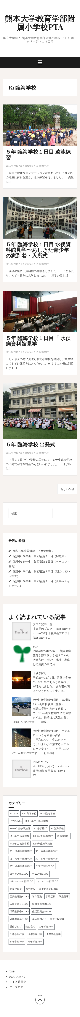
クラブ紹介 (16, 987)
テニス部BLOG (40, 873)
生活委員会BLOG (41, 911)
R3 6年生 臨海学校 (43, 836)
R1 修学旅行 (40, 828)
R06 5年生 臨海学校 (36, 821)
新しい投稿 (67, 489)
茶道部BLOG (57, 919)
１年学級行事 (46, 926)
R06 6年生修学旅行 (20, 828)
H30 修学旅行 (29, 813)
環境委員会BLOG (19, 911)
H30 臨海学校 (47, 813)
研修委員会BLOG (19, 919)
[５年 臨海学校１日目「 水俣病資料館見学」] (42, 316)
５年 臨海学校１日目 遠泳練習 (38, 154)
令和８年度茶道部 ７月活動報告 (34, 551)
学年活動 (37, 896)
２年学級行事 (17, 934)
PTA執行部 (16, 821)
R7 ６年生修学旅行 (21, 866)
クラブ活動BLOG (45, 866)
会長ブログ (16, 888)
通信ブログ (16, 926)
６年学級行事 (35, 941)
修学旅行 (30, 888)
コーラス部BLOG (19, 873)
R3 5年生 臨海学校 (19, 836)
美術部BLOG (39, 919)
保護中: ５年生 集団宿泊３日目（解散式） (40, 556)
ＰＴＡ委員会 (17, 982)
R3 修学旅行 (63, 836)
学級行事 (64, 896)
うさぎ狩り (40, 673)
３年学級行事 (35, 934)
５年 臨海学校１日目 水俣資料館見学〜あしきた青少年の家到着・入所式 (38, 250)
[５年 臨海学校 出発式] (42, 415)
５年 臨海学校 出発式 (30, 444)
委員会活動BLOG (19, 896)
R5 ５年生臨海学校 (21, 851)
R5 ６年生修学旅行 (47, 851)
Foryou (14, 813)
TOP (35, 646)
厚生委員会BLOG (48, 888)
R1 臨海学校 (42, 165)
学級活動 (50, 896)
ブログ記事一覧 (42, 624)
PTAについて (41, 762)
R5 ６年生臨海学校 (21, 858)
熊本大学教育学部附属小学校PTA (40, 22)
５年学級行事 (17, 941)
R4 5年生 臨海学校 (19, 843)
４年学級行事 (53, 934)
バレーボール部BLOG (21, 881)
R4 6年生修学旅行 (42, 843)
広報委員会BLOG (19, 903)
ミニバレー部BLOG (47, 881)
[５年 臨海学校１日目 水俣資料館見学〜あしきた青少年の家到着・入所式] (42, 223)
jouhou (29, 165)
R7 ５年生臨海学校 (47, 858)
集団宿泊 (30, 926)
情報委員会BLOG (41, 903)
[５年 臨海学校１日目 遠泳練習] (42, 130)
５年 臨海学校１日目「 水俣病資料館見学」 (38, 340)
